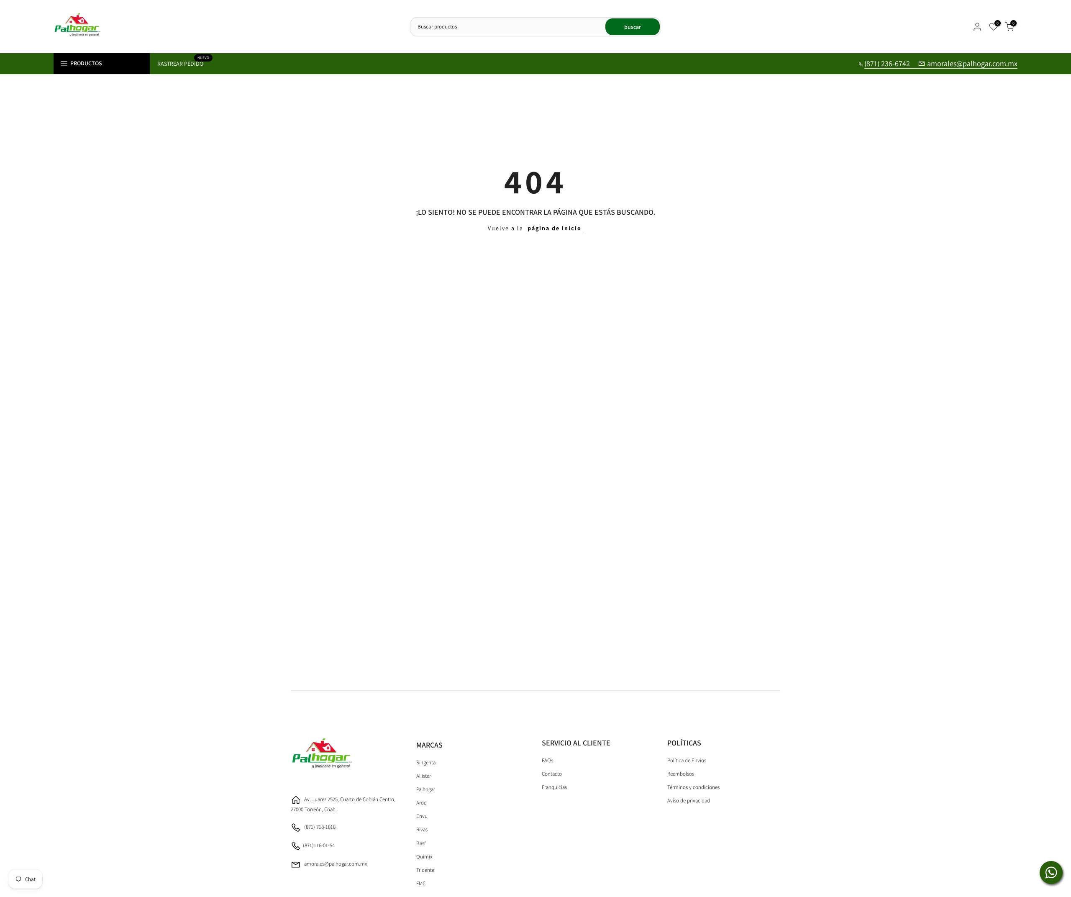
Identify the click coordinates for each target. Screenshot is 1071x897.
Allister (423, 775)
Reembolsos (680, 773)
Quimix (424, 856)
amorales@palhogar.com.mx (972, 63)
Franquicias (554, 787)
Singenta (426, 762)
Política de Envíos (686, 760)
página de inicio (555, 228)
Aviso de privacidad (688, 800)
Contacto (552, 773)
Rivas (422, 829)
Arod (421, 802)
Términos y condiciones (693, 787)
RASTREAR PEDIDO (183, 63)
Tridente (425, 869)
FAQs (547, 760)
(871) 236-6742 (888, 63)
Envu (422, 816)
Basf (420, 842)
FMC (420, 883)
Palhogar (425, 789)
